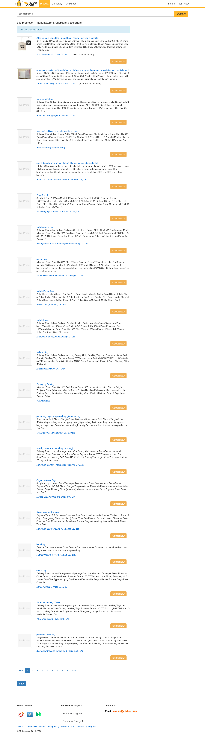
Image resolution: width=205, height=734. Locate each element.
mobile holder (42, 320)
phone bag (41, 259)
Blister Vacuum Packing (47, 512)
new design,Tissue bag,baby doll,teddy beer (57, 130)
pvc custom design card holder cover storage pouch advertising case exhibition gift (82, 69)
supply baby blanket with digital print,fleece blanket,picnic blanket (67, 162)
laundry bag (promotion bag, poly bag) (54, 448)
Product (44, 3)
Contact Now (118, 61)
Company (57, 3)
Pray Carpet (42, 194)
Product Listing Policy (49, 726)
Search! (181, 14)
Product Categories (72, 713)
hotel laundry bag (44, 98)
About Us (32, 726)
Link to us (21, 726)
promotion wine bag (45, 634)
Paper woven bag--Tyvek (48, 602)
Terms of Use (67, 726)
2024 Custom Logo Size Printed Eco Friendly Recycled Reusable (67, 37)
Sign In (171, 3)
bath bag (40, 544)
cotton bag (41, 570)
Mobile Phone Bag (45, 291)
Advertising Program (86, 726)
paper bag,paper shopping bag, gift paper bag (58, 416)
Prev (21, 670)
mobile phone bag (45, 227)
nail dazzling (42, 352)
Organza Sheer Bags (46, 480)
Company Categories (74, 721)
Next (74, 670)
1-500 (21, 683)
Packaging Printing (45, 384)
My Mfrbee (71, 3)
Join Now (184, 3)
